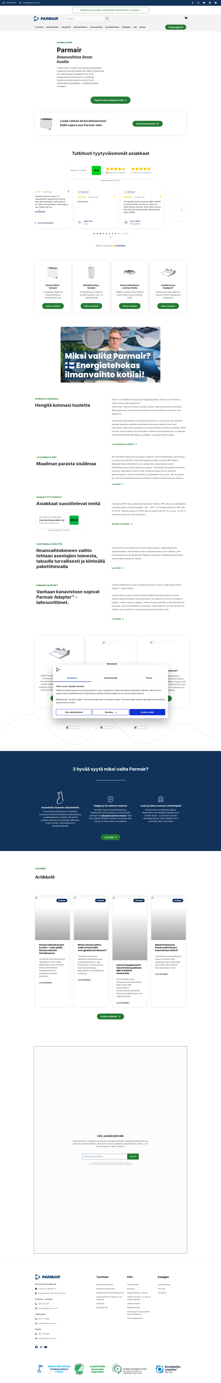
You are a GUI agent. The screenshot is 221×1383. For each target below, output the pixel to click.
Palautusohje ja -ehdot (137, 1293)
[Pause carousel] (110, 237)
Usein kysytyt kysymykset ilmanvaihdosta (138, 1312)
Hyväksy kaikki (147, 712)
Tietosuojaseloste (135, 1318)
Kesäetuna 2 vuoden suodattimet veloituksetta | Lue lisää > (111, 10)
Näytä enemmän (52, 217)
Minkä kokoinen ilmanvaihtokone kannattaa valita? (166, 947)
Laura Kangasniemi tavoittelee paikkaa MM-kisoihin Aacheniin (128, 969)
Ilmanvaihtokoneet (104, 1284)
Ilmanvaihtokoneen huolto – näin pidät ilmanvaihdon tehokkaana (51, 949)
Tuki (135, 27)
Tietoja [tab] (149, 678)
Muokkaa (109, 712)
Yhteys (142, 27)
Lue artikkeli (45, 982)
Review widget (103, 245)
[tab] (94, 233)
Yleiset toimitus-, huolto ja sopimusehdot (139, 1298)
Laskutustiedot (133, 1303)
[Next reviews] (181, 210)
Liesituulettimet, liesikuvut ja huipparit (108, 1298)
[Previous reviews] (39, 210)
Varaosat (100, 1303)
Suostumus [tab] (72, 678)
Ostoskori (162, 1293)
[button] (110, 354)
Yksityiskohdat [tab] (110, 678)
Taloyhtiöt (66, 27)
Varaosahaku (96, 27)
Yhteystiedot (133, 1284)
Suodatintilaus (112, 27)
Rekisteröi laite (133, 1307)
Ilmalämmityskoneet (105, 1288)
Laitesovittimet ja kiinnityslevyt (110, 1293)
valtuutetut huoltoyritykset (114, 815)
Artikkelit (126, 27)
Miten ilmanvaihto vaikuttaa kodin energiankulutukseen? (92, 947)
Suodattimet (102, 1307)
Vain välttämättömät (74, 712)
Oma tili (161, 1288)
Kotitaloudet (52, 27)
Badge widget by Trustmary (110, 180)
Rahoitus (131, 1288)
